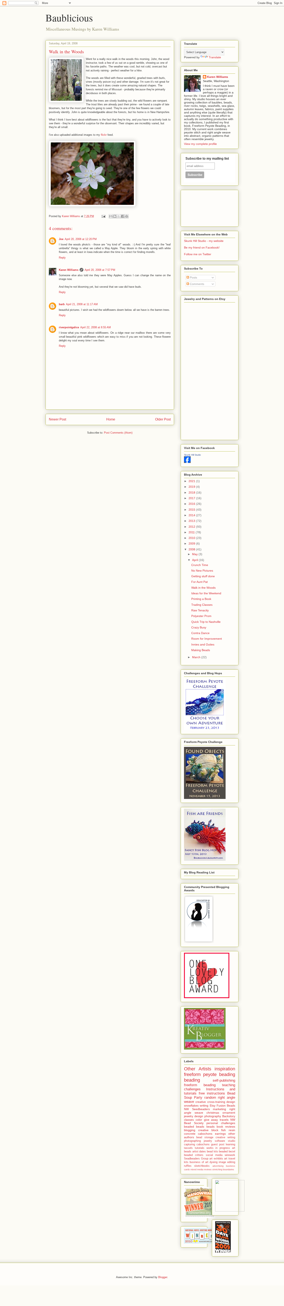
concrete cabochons (198, 1133)
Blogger (162, 1277)
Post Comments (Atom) (118, 432)
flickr (104, 134)
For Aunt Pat (199, 581)
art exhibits (216, 1158)
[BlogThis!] (115, 216)
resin (232, 1130)
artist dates (199, 1151)
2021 (192, 481)
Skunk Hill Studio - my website (203, 241)
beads (210, 1126)
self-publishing (224, 1080)
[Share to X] (119, 216)
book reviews (226, 1126)
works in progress (218, 1148)
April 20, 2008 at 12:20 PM (81, 239)
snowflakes (191, 1105)
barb (62, 304)
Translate (215, 57)
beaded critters (193, 1155)
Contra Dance (200, 633)
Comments (196, 284)
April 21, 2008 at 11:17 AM (82, 304)
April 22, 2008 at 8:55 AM (95, 327)
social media (214, 1155)
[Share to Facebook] (123, 216)
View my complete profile (200, 144)
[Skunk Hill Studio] (187, 462)
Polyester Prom (201, 616)
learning (230, 1144)
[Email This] (111, 216)
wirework (230, 1155)
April (195, 560)
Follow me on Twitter (197, 254)
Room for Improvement (206, 638)
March (196, 657)
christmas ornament (220, 1112)
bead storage (204, 1137)
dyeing (213, 1162)
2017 (192, 498)
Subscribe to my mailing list (207, 158)
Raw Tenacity (200, 610)
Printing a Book (201, 599)
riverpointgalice (69, 327)
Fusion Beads (226, 1105)
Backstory (228, 1116)
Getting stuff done (203, 576)
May (195, 554)
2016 (192, 503)
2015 (192, 509)
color (199, 1119)
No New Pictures (202, 570)
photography (212, 1116)
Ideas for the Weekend (206, 593)
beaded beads (194, 1126)
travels (224, 1119)
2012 (192, 526)
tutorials (199, 1148)
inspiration (225, 1068)
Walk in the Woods (203, 587)
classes (189, 1119)
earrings (220, 1133)
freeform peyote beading (209, 1074)
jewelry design (193, 1116)
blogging (189, 1130)
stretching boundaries (223, 1169)
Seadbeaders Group (196, 1158)
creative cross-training (210, 1101)
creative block (208, 1130)
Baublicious (69, 17)
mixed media (196, 1169)
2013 (192, 520)
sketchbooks (202, 1165)
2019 (192, 486)
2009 (192, 543)
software (220, 1140)
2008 (192, 549)
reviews (208, 1169)
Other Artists (197, 1068)
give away (211, 1119)
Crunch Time (199, 565)
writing (204, 1105)
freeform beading (200, 1085)
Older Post (163, 419)
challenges (192, 1089)
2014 (192, 515)
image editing (227, 1162)
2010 (192, 538)
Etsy (212, 1105)
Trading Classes (201, 604)
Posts (193, 277)
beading (192, 1080)
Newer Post (57, 419)
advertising (217, 1166)
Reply (62, 257)
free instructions (212, 1093)
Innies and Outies (202, 644)
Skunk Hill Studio (192, 455)
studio (231, 1140)
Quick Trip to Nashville (206, 621)
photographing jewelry (198, 1140)
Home (110, 419)
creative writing (225, 1137)
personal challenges (220, 1123)
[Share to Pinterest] (127, 216)
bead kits (212, 1151)
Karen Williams (68, 269)
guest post (217, 1144)
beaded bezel (227, 1151)
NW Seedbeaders (197, 1109)
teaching (228, 1085)
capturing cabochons (197, 1144)
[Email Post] (103, 216)
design (230, 1101)
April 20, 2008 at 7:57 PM (100, 269)
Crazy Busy (198, 627)
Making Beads (200, 650)
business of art (199, 1162)
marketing (219, 1109)
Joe (61, 239)
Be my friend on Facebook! (202, 247)
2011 (192, 532)
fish (223, 1130)
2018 (192, 492)
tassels (188, 1148)
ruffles (187, 1165)
